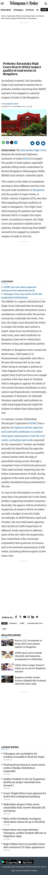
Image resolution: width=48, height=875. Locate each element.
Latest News (10, 747)
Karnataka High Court (33, 150)
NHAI (26, 158)
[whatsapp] (3, 142)
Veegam (34, 870)
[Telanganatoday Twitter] (20, 617)
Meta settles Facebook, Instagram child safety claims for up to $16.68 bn (24, 820)
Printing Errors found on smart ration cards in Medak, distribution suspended (24, 767)
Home (3, 16)
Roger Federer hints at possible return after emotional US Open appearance (24, 845)
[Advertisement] (24, 586)
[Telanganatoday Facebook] (16, 617)
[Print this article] (43, 143)
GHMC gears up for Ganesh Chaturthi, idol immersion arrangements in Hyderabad (28, 656)
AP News (30, 9)
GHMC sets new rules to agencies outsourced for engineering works (18, 288)
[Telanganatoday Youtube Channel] (24, 617)
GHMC (33, 423)
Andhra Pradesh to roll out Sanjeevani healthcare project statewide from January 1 (24, 782)
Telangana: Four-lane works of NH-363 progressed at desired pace (21, 295)
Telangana (18, 9)
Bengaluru (39, 190)
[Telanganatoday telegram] (36, 617)
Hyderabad (6, 9)
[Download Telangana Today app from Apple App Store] (32, 143)
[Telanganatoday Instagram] (28, 617)
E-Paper (44, 9)
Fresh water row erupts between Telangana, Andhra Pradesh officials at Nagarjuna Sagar (24, 832)
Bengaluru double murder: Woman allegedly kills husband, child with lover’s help (30, 680)
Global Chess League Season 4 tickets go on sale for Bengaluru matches (30, 668)
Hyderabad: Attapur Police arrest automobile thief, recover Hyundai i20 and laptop (24, 807)
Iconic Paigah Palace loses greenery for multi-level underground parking (24, 794)
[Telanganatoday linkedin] (32, 617)
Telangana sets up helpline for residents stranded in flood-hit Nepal (23, 755)
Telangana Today (11, 104)
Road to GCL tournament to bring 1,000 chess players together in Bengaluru (28, 643)
